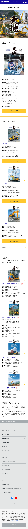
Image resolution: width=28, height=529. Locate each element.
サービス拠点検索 (6, 469)
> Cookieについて (14, 520)
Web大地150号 (14, 241)
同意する (14, 525)
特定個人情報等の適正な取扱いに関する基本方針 (11, 488)
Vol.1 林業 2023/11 (9, 388)
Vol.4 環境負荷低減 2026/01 (11, 284)
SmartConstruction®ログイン (9, 461)
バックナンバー (6, 247)
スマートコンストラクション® (8, 430)
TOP (3, 421)
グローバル (4, 457)
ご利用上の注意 (5, 477)
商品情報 (4, 427)
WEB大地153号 (14, 111)
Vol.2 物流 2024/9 (8, 357)
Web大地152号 (14, 161)
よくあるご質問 (5, 450)
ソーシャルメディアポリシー (7, 492)
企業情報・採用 (5, 442)
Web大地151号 (14, 201)
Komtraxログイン (6, 465)
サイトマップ (4, 480)
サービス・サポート (6, 434)
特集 (6, 421)
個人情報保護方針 (5, 484)
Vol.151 (4, 184)
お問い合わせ (5, 473)
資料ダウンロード (6, 453)
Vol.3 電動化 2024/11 (9, 317)
